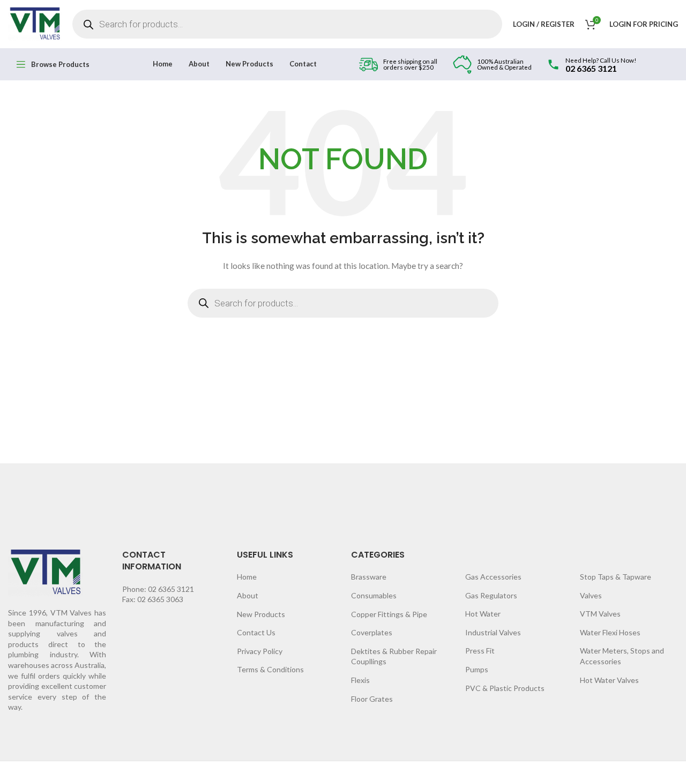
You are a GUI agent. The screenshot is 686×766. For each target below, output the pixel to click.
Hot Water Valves (609, 680)
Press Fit (480, 650)
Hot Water (483, 613)
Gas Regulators (491, 595)
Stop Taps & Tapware (615, 576)
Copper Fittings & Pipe (389, 614)
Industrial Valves (493, 632)
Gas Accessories (493, 576)
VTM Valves (600, 613)
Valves (591, 595)
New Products (261, 614)
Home (247, 576)
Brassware (368, 576)
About (247, 595)
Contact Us (256, 632)
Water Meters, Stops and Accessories (622, 656)
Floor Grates (372, 698)
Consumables (374, 595)
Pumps (476, 669)
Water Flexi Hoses (610, 632)
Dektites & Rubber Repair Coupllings (394, 656)
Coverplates (371, 632)
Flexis (360, 680)
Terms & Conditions (270, 669)
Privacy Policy (259, 651)
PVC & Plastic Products (505, 688)
